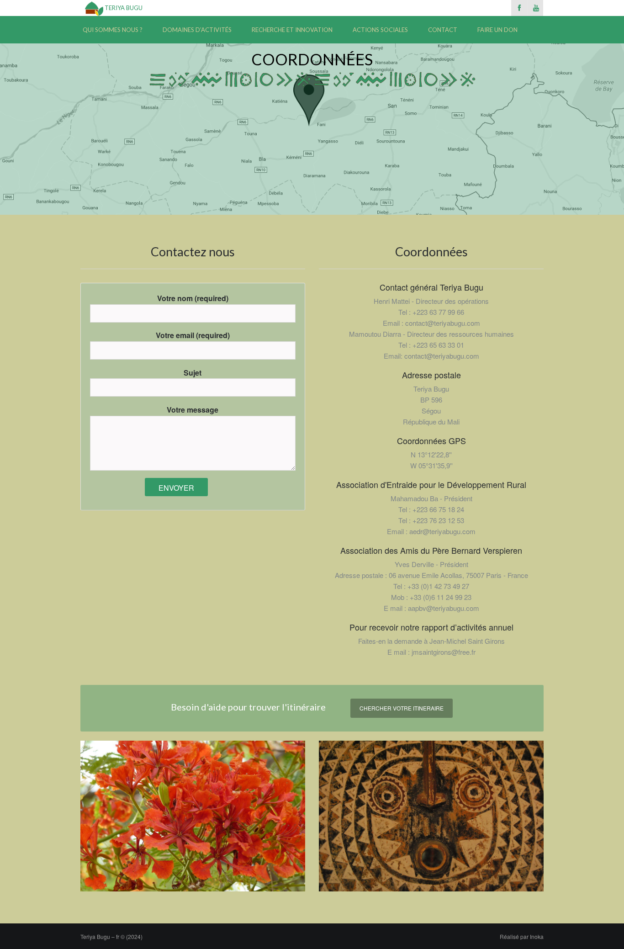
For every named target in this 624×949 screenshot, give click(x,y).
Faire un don (497, 29)
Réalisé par (522, 936)
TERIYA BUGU (123, 7)
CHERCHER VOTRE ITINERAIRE (402, 708)
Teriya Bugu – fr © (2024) (111, 936)
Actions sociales (380, 29)
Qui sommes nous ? (113, 29)
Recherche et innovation (292, 29)
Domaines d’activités (197, 29)
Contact (442, 29)
